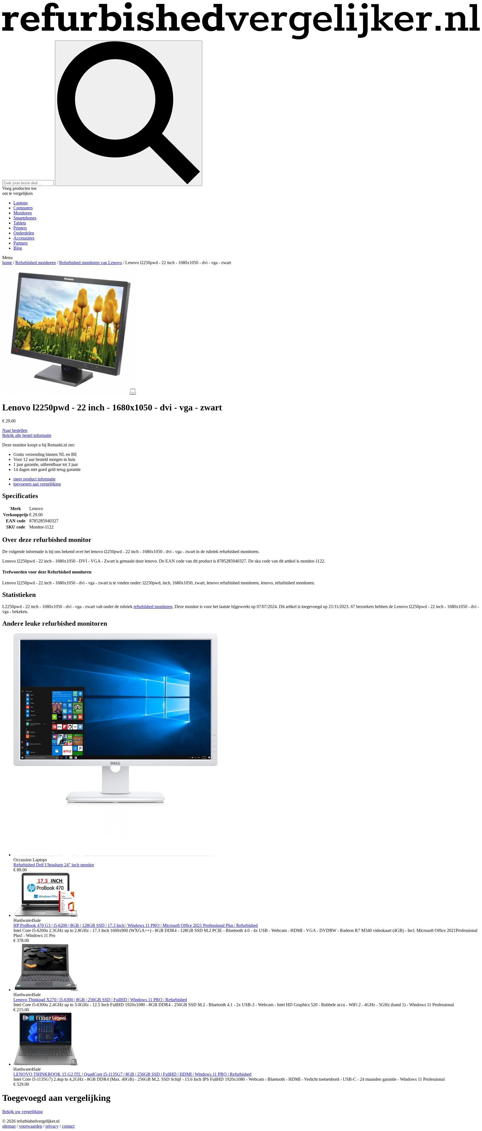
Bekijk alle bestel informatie (26, 435)
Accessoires (23, 238)
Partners (20, 243)
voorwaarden (30, 1126)
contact (68, 1126)
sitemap (9, 1126)
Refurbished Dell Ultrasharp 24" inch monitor (53, 864)
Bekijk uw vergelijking (22, 1111)
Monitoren (22, 213)
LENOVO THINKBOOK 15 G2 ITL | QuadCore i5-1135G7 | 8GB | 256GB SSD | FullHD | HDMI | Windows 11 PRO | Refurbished (132, 1074)
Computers (23, 207)
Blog (17, 248)
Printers (20, 228)
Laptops (20, 202)
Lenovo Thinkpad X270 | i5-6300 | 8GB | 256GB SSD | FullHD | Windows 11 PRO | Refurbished (100, 999)
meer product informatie (34, 479)
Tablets (19, 223)
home (7, 262)
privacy (52, 1126)
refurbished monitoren (153, 606)
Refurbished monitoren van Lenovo (90, 262)
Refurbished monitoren (35, 262)
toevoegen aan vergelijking (37, 484)
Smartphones (24, 218)
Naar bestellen (14, 430)
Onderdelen (23, 233)
